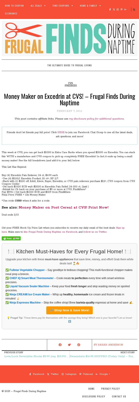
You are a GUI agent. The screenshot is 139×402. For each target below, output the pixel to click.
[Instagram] (117, 9)
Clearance (11, 13)
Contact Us (119, 396)
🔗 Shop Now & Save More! (69, 310)
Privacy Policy (110, 388)
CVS (70, 83)
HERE (61, 132)
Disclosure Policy (93, 396)
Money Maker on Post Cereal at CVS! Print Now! (63, 207)
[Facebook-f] (110, 9)
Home (91, 388)
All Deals (36, 5)
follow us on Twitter (95, 231)
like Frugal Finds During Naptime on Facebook (50, 231)
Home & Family (88, 5)
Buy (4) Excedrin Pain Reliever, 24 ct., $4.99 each (30, 175)
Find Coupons (61, 5)
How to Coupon (14, 5)
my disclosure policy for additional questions (96, 119)
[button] (134, 10)
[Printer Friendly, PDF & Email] (11, 239)
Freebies (71, 85)
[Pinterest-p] (121, 9)
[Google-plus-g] (125, 9)
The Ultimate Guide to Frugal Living (69, 65)
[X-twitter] (114, 9)
